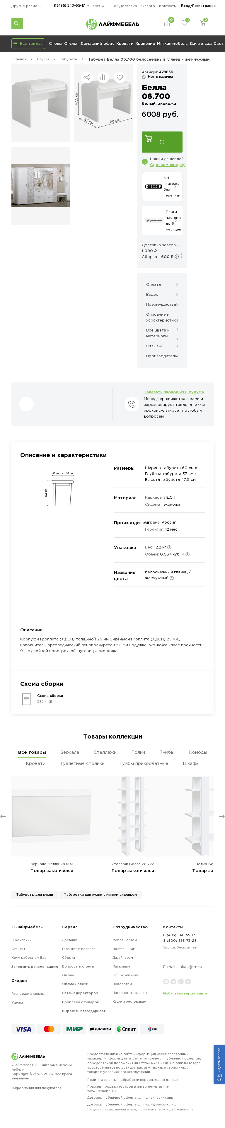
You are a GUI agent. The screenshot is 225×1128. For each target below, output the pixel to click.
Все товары (32, 752)
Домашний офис (97, 43)
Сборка (68, 957)
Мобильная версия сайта (185, 993)
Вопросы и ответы (78, 966)
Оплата (148, 6)
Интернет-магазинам (129, 992)
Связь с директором (80, 993)
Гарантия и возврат (78, 949)
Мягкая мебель (172, 43)
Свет (219, 43)
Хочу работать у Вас (28, 957)
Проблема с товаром (80, 1002)
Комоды (198, 752)
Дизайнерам (122, 957)
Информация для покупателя (36, 1088)
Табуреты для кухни (34, 894)
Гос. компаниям (125, 975)
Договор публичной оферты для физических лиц (130, 1097)
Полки (138, 752)
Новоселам (122, 984)
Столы (55, 43)
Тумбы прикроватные (143, 763)
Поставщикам (123, 949)
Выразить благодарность (85, 1011)
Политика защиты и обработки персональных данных (132, 1079)
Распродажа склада (28, 993)
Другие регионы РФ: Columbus (30, 6)
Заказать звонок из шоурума (174, 392)
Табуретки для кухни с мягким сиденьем (100, 894)
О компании (21, 940)
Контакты (168, 6)
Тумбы (167, 752)
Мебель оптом (124, 940)
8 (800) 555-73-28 (180, 940)
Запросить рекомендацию (34, 966)
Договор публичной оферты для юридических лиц (140, 1107)
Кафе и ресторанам (129, 1001)
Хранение (145, 43)
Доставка (128, 6)
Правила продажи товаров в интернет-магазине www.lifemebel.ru (128, 1089)
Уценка (17, 1002)
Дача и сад (201, 43)
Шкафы (191, 763)
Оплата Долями (75, 984)
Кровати (125, 43)
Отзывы (18, 949)
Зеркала (70, 752)
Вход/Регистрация (198, 6)
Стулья (71, 43)
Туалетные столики (82, 763)
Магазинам (121, 966)
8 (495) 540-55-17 (69, 5)
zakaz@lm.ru (189, 967)
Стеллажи (105, 752)
